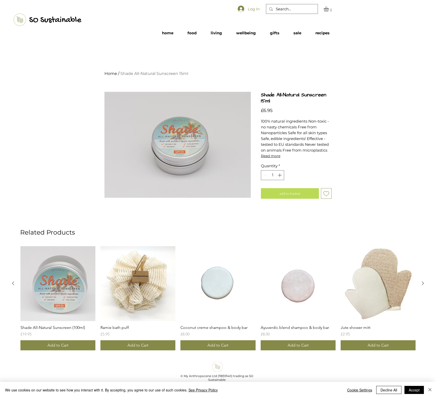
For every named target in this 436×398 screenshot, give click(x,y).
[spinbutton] (272, 175)
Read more (270, 156)
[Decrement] (265, 175)
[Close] (430, 390)
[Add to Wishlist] (326, 193)
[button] (329, 9)
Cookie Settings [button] (359, 389)
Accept (414, 389)
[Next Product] (423, 283)
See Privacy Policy (203, 389)
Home (110, 73)
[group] (218, 298)
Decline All (388, 389)
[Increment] (280, 175)
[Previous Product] (13, 283)
